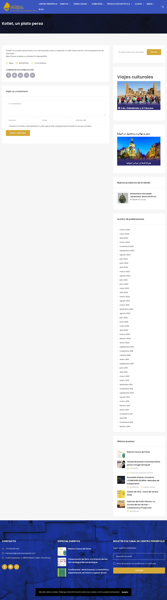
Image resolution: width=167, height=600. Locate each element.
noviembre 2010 (126, 422)
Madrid (150, 473)
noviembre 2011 (126, 414)
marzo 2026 (125, 229)
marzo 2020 (125, 334)
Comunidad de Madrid (138, 473)
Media (149, 4)
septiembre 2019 (127, 347)
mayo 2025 (124, 234)
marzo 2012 (124, 401)
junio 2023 (124, 263)
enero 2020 (124, 342)
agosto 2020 (125, 313)
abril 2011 (123, 418)
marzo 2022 (125, 296)
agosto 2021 (125, 301)
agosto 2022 (125, 275)
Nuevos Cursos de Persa (138, 452)
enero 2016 (124, 359)
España (146, 487)
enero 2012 (124, 409)
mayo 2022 (124, 288)
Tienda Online (80, 4)
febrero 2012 (125, 405)
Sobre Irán (97, 4)
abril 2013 (123, 372)
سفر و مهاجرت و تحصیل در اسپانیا (133, 133)
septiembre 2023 (127, 250)
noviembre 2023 (127, 246)
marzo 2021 (124, 305)
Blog (41, 9)
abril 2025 (124, 238)
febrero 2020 (125, 338)
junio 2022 (124, 284)
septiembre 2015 (127, 363)
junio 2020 (124, 322)
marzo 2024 (125, 242)
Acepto (125, 592)
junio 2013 (124, 368)
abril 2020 (124, 330)
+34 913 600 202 (12, 548)
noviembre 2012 (126, 388)
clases (138, 4)
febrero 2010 (125, 426)
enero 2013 (124, 380)
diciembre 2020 (126, 309)
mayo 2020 (124, 326)
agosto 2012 (125, 397)
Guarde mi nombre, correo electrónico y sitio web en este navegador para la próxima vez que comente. (50, 126)
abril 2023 (124, 267)
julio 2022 (124, 280)
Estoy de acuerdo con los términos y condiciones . (137, 563)
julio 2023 (124, 259)
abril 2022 (124, 292)
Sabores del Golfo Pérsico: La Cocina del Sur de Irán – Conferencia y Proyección (141, 504)
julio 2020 (124, 317)
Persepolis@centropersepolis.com (20, 553)
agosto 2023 (125, 254)
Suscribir (139, 570)
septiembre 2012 (127, 393)
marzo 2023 (125, 271)
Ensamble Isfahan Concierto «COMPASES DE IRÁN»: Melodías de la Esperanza (143, 480)
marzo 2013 (124, 376)
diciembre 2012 (126, 384)
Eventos (64, 4)
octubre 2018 (125, 355)
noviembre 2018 (126, 351)
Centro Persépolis (48, 4)
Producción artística (118, 4)
